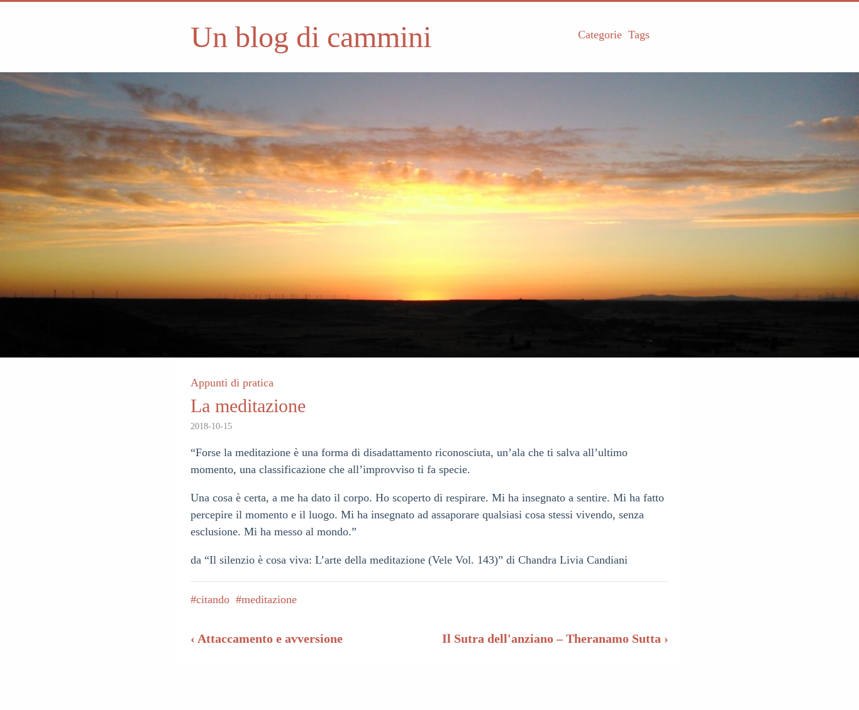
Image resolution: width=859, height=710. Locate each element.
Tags (639, 34)
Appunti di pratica (232, 382)
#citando (210, 599)
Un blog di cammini (311, 36)
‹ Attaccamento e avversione (267, 638)
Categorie (600, 34)
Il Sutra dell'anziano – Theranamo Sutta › (555, 638)
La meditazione (248, 405)
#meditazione (266, 599)
